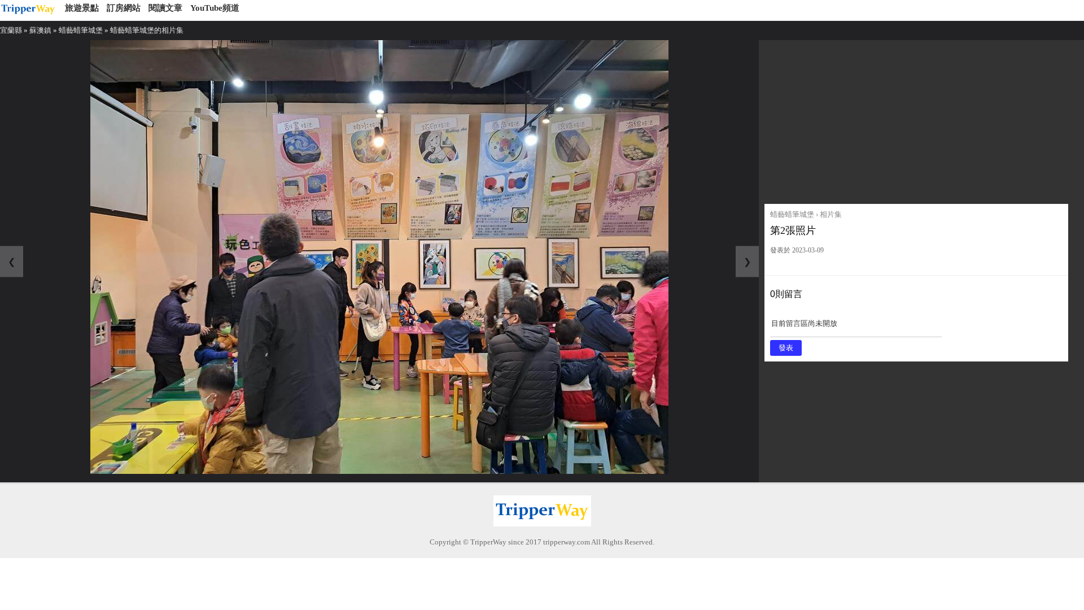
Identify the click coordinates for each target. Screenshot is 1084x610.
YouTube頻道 (214, 7)
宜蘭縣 (11, 30)
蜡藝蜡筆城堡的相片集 (146, 30)
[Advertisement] (916, 119)
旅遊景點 (82, 7)
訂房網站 (124, 7)
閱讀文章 (165, 7)
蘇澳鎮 (40, 30)
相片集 (831, 214)
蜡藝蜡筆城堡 (81, 30)
